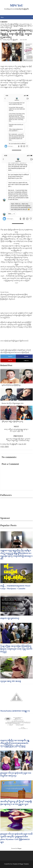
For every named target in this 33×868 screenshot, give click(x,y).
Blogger (19, 848)
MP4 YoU (16, 5)
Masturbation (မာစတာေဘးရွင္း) (15, 711)
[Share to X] (4, 447)
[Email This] (1, 447)
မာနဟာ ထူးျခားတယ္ (9, 618)
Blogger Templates (24, 864)
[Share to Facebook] (6, 447)
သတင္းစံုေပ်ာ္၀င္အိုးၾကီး (10, 39)
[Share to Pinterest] (8, 447)
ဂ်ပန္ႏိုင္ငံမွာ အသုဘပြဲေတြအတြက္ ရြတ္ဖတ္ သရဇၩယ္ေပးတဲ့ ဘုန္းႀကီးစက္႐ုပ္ (16, 649)
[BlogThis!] (3, 447)
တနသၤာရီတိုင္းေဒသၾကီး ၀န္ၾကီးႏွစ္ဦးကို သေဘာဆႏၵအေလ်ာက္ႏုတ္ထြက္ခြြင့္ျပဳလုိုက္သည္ (14, 743)
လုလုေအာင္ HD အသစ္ (10, 681)
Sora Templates (14, 864)
